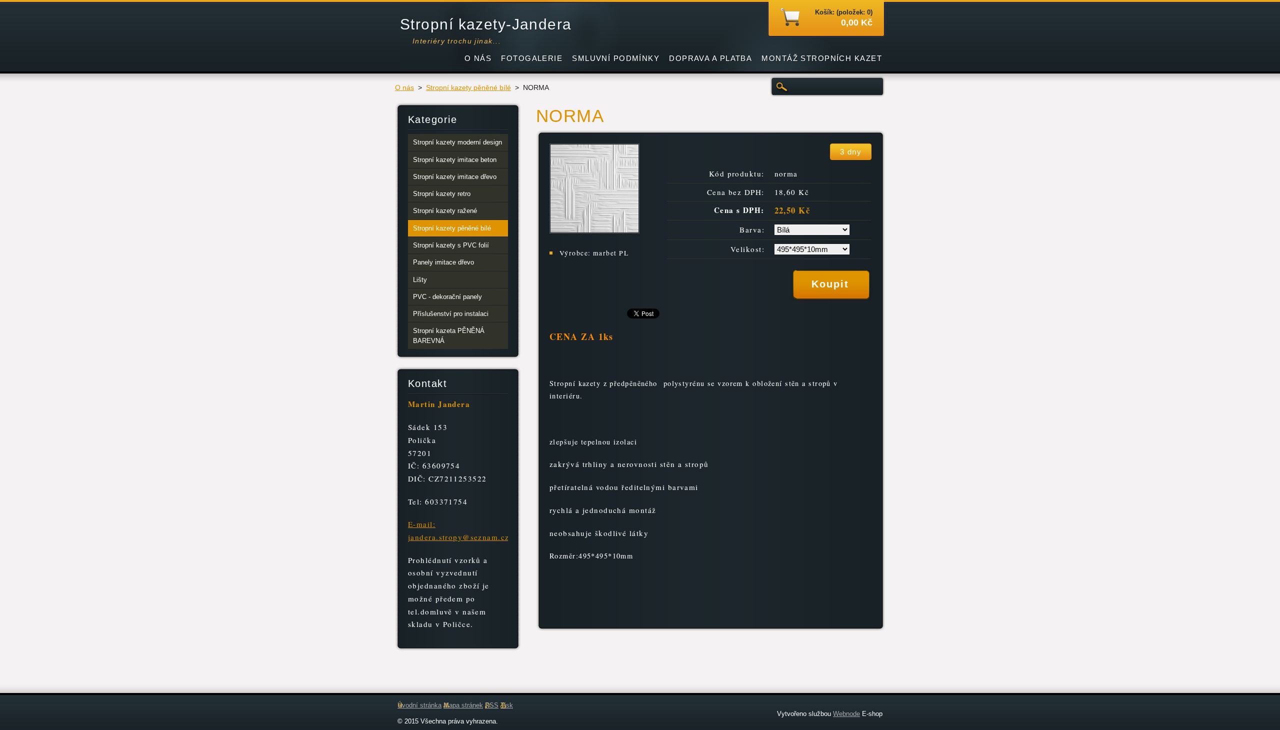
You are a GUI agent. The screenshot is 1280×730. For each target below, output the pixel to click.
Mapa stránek (463, 705)
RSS (491, 705)
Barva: (752, 229)
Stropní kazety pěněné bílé (468, 88)
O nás (404, 88)
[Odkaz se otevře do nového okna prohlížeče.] (595, 230)
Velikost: (747, 249)
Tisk (506, 705)
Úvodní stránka (420, 705)
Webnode (846, 714)
